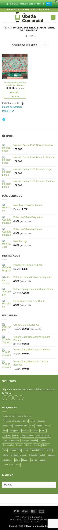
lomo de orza (15, 450)
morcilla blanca (37, 450)
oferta (5, 455)
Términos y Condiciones (29, 517)
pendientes (7, 460)
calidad (34, 431)
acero (32, 421)
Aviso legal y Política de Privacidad (29, 519)
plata (17, 460)
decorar (19, 445)
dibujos (28, 445)
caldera (25, 431)
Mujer (49, 450)
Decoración (8, 445)
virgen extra (8, 465)
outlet (42, 455)
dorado (37, 445)
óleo (18, 465)
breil (5, 431)
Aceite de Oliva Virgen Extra (15, 421)
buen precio (14, 431)
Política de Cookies (29, 522)
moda (25, 450)
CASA (43, 431)
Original (23, 455)
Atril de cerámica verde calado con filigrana (15, 83)
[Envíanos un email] (21, 397)
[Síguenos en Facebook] (5, 397)
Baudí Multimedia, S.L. (37, 526)
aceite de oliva (24, 416)
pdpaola (51, 455)
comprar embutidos (11, 440)
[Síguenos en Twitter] (15, 397)
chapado (6, 435)
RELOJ (25, 460)
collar (15, 435)
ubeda (42, 460)
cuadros (43, 440)
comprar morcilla (29, 440)
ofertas (14, 455)
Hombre (45, 445)
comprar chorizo (43, 435)
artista (39, 426)
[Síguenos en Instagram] (10, 397)
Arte (32, 426)
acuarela (41, 421)
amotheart (7, 426)
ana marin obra (21, 426)
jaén (5, 450)
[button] (4, 17)
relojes (34, 460)
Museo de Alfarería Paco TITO (12, 109)
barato (47, 426)
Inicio (6, 27)
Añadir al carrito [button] (15, 94)
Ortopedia (33, 455)
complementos (27, 435)
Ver (48, 4)
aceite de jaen (9, 416)
